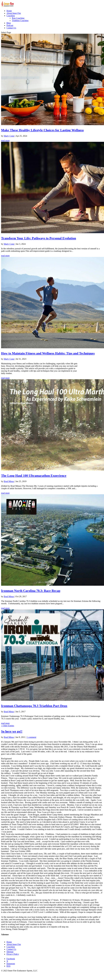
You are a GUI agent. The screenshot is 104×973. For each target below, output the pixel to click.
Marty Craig (9, 136)
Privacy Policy (12, 954)
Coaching (10, 15)
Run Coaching (18, 18)
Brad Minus (9, 481)
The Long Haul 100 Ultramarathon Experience (33, 475)
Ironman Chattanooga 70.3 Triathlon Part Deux (34, 706)
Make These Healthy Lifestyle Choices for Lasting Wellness (42, 130)
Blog (8, 23)
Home (9, 11)
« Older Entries (7, 726)
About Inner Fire (13, 13)
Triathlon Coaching (20, 20)
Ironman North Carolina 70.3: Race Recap (30, 590)
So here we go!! (11, 731)
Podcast (9, 25)
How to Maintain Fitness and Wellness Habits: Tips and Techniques (48, 353)
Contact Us (11, 28)
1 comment (31, 737)
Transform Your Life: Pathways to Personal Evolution (38, 238)
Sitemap (9, 952)
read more (5, 140)
